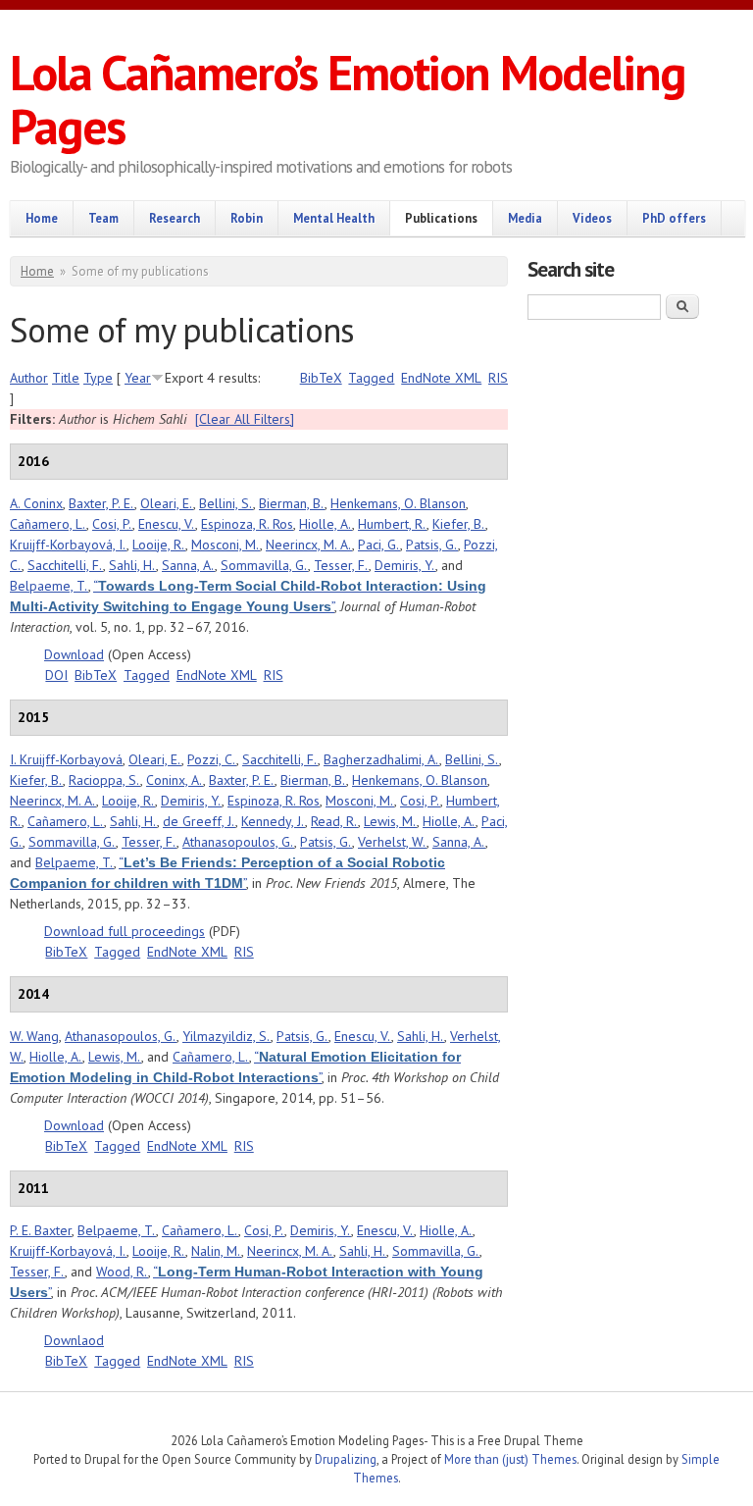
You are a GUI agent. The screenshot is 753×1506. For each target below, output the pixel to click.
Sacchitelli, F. (65, 565)
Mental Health (334, 218)
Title (65, 378)
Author (29, 378)
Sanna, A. (188, 565)
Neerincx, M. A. (309, 544)
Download (74, 654)
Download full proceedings (124, 931)
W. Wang (34, 1036)
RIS (498, 378)
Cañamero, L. (48, 524)
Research (174, 218)
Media (525, 218)
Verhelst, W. (392, 842)
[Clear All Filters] (244, 419)
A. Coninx (36, 503)
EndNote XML (441, 378)
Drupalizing (345, 1459)
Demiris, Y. (405, 565)
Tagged (371, 378)
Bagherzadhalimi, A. (381, 759)
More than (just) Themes (510, 1459)
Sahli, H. (132, 565)
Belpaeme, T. (49, 586)
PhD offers (674, 218)
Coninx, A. (174, 780)
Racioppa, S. (104, 780)
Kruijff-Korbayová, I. (68, 544)
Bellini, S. (226, 503)
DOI (56, 675)
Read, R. (334, 821)
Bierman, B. (292, 503)
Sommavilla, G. (264, 565)
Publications (441, 218)
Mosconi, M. (225, 544)
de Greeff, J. (199, 821)
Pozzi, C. (211, 759)
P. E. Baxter (41, 1230)
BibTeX (321, 378)
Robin (246, 218)
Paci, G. (379, 544)
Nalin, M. (216, 1251)
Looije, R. (158, 544)
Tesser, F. (341, 565)
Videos (592, 218)
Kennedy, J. (273, 821)
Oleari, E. (166, 503)
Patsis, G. (432, 544)
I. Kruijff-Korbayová (66, 759)
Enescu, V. (166, 524)
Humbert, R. (392, 524)
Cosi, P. (112, 524)
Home (41, 218)
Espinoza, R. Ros (247, 524)
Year (138, 378)
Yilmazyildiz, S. (226, 1036)
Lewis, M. (390, 821)
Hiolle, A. (325, 524)
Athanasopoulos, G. (238, 842)
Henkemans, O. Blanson (398, 503)
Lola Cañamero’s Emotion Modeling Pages (347, 99)
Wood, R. (122, 1271)
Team (103, 218)
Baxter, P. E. (101, 503)
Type (98, 378)
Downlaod (74, 1340)
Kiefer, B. (458, 524)
